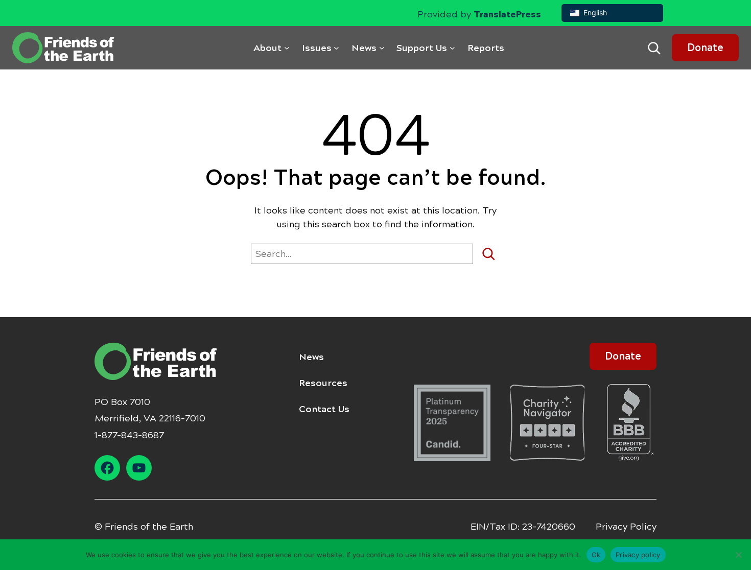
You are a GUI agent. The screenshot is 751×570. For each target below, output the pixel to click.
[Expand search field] (654, 48)
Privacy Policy (626, 526)
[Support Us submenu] (452, 48)
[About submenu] (287, 48)
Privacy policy (638, 554)
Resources (323, 383)
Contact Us (324, 409)
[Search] (492, 254)
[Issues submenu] (336, 48)
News (311, 357)
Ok (596, 554)
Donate (705, 47)
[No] (738, 555)
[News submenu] (382, 48)
